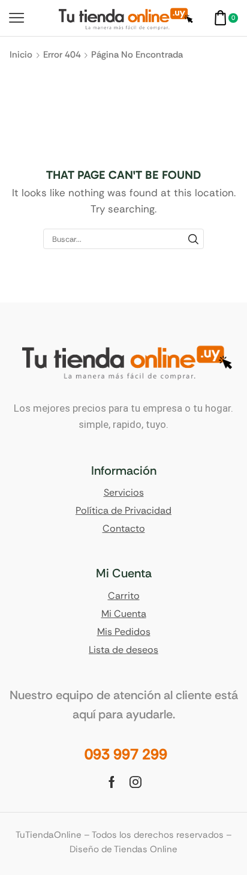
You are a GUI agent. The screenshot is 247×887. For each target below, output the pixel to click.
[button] (126, 754)
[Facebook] (112, 782)
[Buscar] (193, 239)
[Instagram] (135, 782)
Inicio (21, 55)
